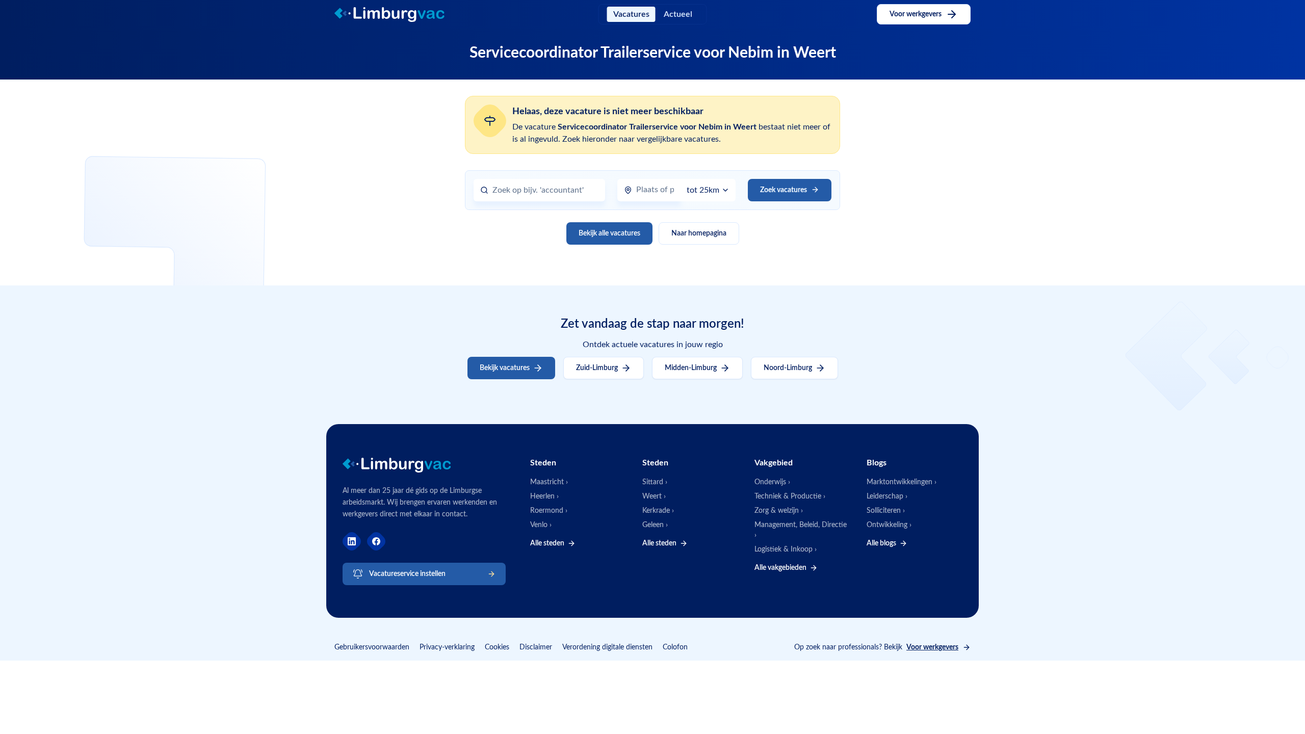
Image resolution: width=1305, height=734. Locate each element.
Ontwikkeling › (889, 525)
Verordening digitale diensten (607, 647)
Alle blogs (881, 543)
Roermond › (548, 510)
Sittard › (654, 482)
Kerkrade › (658, 510)
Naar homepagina (698, 233)
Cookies (497, 647)
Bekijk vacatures (505, 368)
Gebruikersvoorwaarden (371, 647)
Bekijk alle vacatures (609, 233)
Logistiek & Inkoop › (785, 549)
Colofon (675, 647)
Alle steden (547, 543)
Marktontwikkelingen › (901, 482)
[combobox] (545, 190)
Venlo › (541, 525)
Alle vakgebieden (780, 567)
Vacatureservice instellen (407, 574)
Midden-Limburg (691, 368)
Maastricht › (549, 482)
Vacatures (631, 14)
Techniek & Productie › (789, 496)
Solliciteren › (886, 510)
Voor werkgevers (916, 14)
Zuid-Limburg (597, 368)
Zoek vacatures (783, 190)
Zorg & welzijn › (778, 510)
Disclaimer (535, 647)
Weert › (654, 496)
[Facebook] (376, 541)
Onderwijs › (772, 482)
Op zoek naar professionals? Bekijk (876, 647)
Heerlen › (544, 496)
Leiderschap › (887, 496)
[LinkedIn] (352, 541)
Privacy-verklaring (447, 647)
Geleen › (655, 525)
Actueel (678, 14)
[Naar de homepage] (398, 14)
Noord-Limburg (788, 368)
